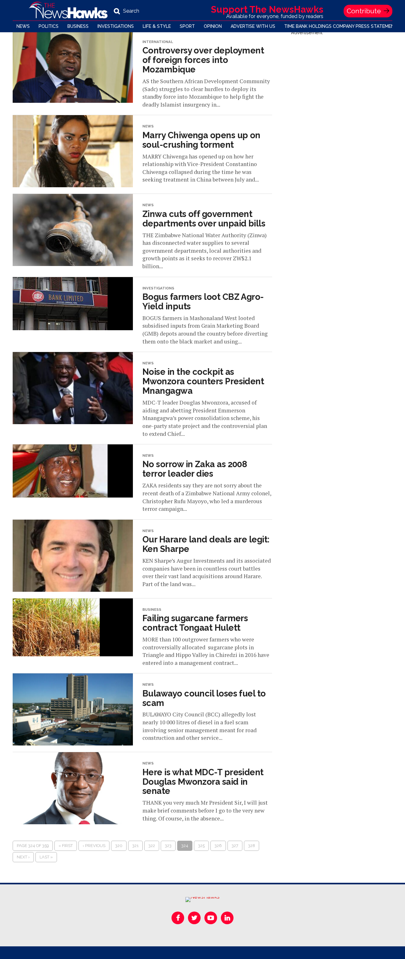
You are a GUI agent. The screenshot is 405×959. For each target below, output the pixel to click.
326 (218, 845)
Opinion (213, 26)
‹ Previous (94, 845)
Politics (49, 26)
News (23, 26)
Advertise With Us (253, 26)
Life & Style (157, 26)
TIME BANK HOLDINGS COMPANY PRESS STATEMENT (340, 26)
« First (66, 845)
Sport (187, 26)
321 (135, 845)
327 (235, 845)
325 (201, 845)
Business (78, 26)
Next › (23, 857)
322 (151, 845)
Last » (46, 857)
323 (168, 845)
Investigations (115, 26)
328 (251, 845)
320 (118, 845)
